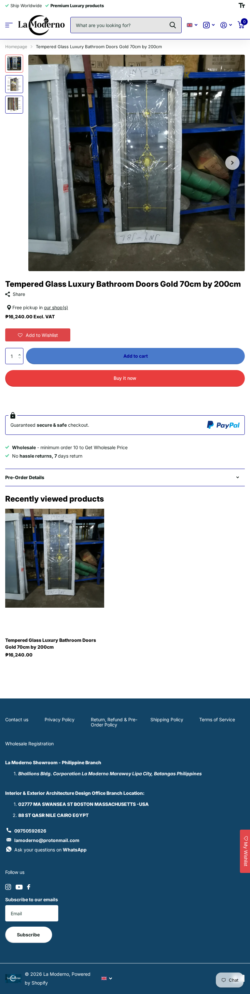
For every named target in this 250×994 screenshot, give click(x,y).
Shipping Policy (166, 719)
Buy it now (125, 378)
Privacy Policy (60, 719)
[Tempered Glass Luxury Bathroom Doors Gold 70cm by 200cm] (54, 558)
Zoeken (173, 25)
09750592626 (30, 831)
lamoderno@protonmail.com (46, 840)
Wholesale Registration (29, 743)
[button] (37, 334)
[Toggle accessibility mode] (242, 5)
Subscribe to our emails (31, 899)
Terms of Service (217, 719)
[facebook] (28, 887)
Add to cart (135, 356)
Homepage (16, 46)
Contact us (16, 719)
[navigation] (14, 64)
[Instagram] (8, 887)
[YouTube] (19, 887)
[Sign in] (226, 25)
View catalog (9, 25)
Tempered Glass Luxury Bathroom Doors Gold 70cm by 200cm (50, 643)
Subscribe (29, 934)
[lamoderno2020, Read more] (209, 25)
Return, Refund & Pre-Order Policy (114, 722)
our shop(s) (56, 307)
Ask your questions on (50, 849)
